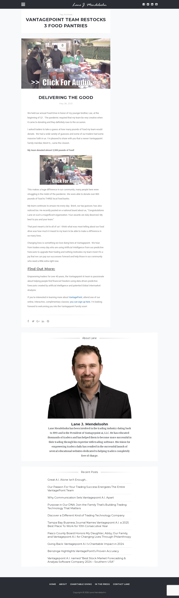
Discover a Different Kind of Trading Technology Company (86, 515)
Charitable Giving (81, 584)
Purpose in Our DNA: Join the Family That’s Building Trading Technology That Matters (87, 506)
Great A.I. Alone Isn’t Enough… (67, 479)
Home (52, 584)
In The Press (102, 584)
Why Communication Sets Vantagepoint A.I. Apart (81, 497)
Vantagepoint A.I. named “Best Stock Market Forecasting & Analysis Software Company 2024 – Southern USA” (87, 560)
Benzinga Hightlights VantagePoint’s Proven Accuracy (83, 551)
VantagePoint (75, 297)
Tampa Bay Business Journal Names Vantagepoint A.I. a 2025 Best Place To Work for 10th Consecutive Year (88, 524)
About (63, 584)
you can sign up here (80, 301)
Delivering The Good (66, 97)
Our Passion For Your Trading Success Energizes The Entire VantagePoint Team (86, 488)
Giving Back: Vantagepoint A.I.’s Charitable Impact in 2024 (86, 544)
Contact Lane (121, 584)
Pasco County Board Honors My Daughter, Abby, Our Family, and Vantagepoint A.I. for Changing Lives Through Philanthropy (89, 535)
